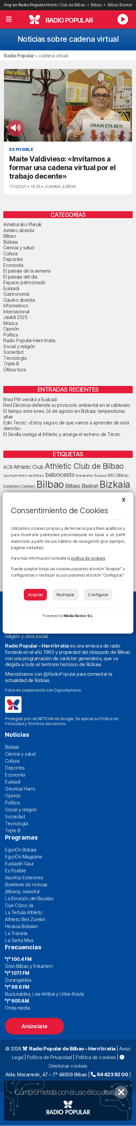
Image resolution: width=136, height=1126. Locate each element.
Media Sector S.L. (78, 615)
